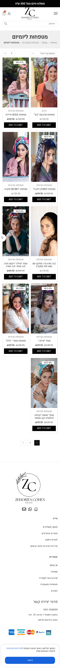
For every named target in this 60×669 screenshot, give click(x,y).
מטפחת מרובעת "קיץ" (44, 114)
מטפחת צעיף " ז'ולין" (16, 340)
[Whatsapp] (30, 509)
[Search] (6, 23)
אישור (30, 660)
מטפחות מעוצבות (30, 42)
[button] (56, 13)
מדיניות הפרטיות (14, 648)
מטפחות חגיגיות (16, 111)
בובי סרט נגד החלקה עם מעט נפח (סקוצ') (44, 265)
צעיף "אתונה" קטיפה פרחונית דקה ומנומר (44, 416)
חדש (44, 111)
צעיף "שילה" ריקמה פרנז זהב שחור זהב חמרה (16, 265)
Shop (44, 42)
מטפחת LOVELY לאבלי (44, 189)
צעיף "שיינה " (44, 340)
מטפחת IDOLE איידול (15, 114)
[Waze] (36, 509)
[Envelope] (24, 509)
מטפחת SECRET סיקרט (15, 189)
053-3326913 (50, 609)
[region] (30, 656)
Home (53, 42)
